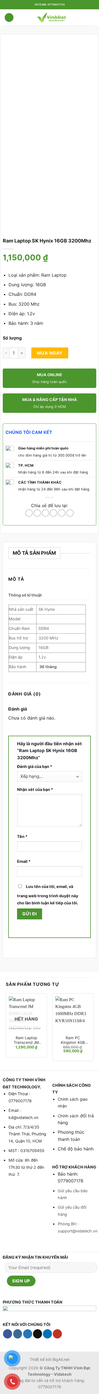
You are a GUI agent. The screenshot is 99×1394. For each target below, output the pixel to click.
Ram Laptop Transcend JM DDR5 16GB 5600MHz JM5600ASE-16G (26, 1040)
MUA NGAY (50, 353)
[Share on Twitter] (45, 513)
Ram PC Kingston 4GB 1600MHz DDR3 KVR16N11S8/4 (73, 1040)
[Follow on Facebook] (7, 1334)
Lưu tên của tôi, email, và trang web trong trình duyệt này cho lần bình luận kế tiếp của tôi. (47, 894)
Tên (22, 836)
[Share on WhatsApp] (29, 513)
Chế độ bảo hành (76, 1149)
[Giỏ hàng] (92, 17)
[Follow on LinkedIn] (47, 1334)
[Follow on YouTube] (57, 1334)
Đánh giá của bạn (34, 766)
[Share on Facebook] (37, 513)
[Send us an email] (37, 1334)
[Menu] (9, 17)
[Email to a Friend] (53, 513)
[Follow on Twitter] (27, 1334)
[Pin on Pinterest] (61, 513)
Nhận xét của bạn (35, 789)
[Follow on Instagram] (17, 1334)
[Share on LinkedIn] (70, 513)
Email (24, 861)
